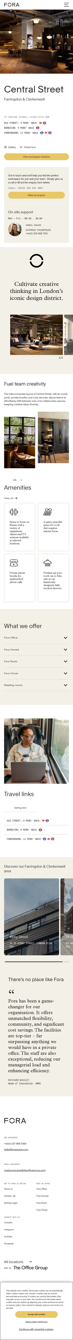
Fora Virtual (11, 673)
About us (8, 1189)
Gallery (12, 147)
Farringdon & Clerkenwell (25, 99)
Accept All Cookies (36, 1314)
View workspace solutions (36, 156)
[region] (36, 1311)
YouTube (8, 1237)
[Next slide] (21, 480)
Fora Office (10, 637)
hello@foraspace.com (16, 1149)
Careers (8, 1196)
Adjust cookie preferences (36, 1322)
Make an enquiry (36, 195)
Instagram (9, 1230)
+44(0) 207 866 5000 (15, 1143)
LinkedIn (8, 1223)
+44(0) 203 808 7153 (37, 233)
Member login (10, 1203)
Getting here (20, 808)
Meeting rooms (13, 685)
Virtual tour (30, 147)
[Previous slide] (8, 480)
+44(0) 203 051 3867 (30, 188)
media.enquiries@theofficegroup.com (25, 1170)
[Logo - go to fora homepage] (11, 5)
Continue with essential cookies (36, 1329)
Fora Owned (11, 649)
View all (8, 498)
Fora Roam (10, 661)
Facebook (9, 1244)
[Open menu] (66, 5)
